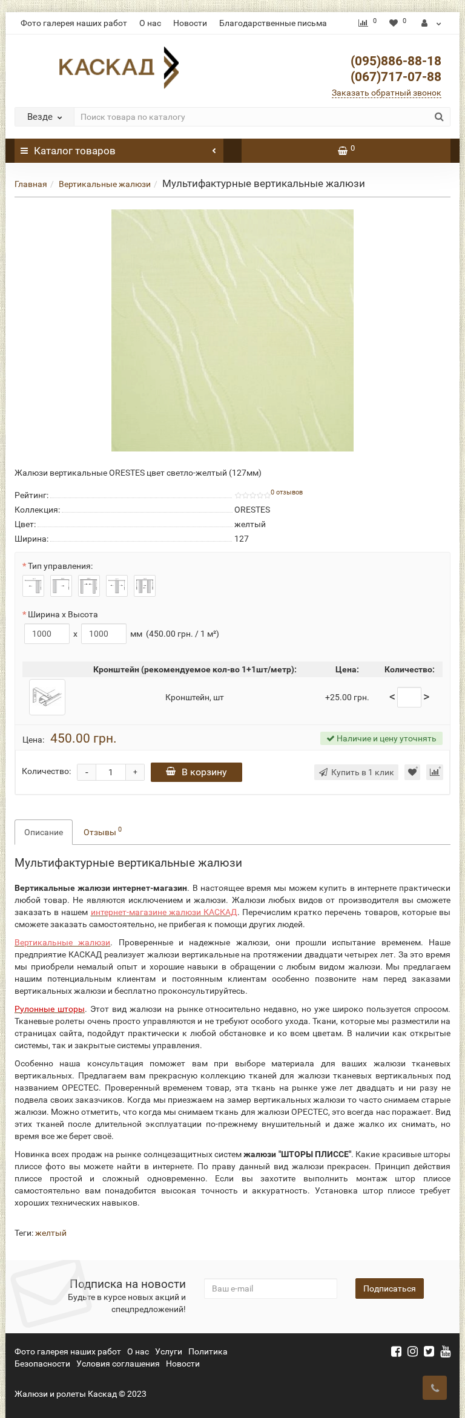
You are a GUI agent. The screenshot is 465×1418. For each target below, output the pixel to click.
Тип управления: (60, 566)
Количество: (46, 771)
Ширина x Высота (63, 614)
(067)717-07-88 (396, 77)
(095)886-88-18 (396, 61)
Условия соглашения (118, 1363)
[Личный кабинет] (431, 23)
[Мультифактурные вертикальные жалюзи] (232, 330)
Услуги (168, 1351)
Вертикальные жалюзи (105, 184)
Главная (31, 184)
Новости (190, 23)
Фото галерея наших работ (74, 23)
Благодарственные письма (273, 23)
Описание (43, 832)
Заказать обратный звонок (386, 92)
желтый (51, 1233)
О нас (150, 23)
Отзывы (103, 831)
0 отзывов (287, 492)
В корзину (204, 772)
